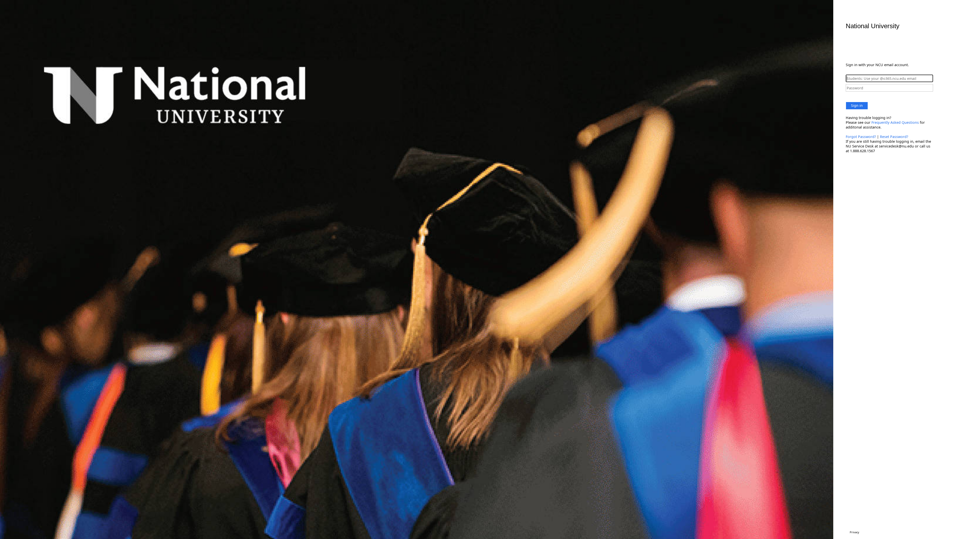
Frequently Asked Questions (895, 122)
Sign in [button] (857, 105)
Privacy (854, 532)
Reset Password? (894, 136)
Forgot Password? (861, 136)
